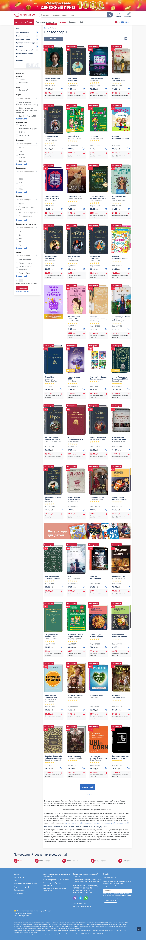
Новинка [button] (22, 79)
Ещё (81, 22)
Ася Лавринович (118, 200)
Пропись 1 (94, 136)
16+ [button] (20, 238)
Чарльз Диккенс (51, 140)
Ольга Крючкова (118, 441)
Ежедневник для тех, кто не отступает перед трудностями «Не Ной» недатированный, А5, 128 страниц (120, 757)
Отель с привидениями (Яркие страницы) (76, 438)
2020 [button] (21, 186)
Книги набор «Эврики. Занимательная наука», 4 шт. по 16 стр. (98, 378)
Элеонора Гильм (74, 697)
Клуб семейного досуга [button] (28, 128)
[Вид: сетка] (126, 38)
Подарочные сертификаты (24, 887)
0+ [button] (20, 232)
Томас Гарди (95, 321)
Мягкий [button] (22, 158)
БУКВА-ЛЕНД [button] (24, 125)
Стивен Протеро (74, 501)
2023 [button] (21, 176)
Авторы (17, 874)
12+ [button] (20, 235)
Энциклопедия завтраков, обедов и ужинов (120, 636)
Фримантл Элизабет (75, 758)
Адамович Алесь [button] (25, 260)
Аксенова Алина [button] (25, 266)
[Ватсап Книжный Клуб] (86, 898)
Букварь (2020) (74, 136)
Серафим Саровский (53, 760)
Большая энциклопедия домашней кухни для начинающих (98, 577)
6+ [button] (20, 245)
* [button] (62, 94)
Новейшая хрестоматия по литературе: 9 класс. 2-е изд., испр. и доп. (120, 79)
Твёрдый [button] (22, 161)
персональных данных (124, 895)
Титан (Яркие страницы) (50, 378)
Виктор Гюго (117, 381)
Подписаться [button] (110, 900)
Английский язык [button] (25, 216)
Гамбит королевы (74, 756)
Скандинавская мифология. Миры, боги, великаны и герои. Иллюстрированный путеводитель (120, 438)
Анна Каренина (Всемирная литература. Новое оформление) (52, 258)
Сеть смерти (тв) (96, 78)
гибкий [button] (21, 148)
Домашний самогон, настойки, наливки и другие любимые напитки (98, 198)
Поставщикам (19, 890)
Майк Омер (94, 80)
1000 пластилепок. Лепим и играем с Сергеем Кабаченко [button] (26, 110)
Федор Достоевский (53, 441)
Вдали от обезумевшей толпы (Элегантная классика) (98, 318)
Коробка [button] (22, 154)
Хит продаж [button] (23, 82)
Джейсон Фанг (50, 699)
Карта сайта (18, 893)
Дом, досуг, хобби (23, 39)
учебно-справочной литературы (90, 823)
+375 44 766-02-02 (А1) (82, 890)
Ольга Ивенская (96, 200)
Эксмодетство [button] (24, 135)
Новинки (19, 60)
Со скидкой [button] (23, 90)
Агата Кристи (73, 260)
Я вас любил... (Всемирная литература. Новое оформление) (75, 79)
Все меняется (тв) (97, 497)
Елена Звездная (118, 321)
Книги (19, 22)
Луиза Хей (94, 697)
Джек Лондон (95, 260)
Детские (19, 46)
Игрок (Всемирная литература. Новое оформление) (52, 438)
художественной (71, 823)
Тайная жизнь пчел (52, 78)
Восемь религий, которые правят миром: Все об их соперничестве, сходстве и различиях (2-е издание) (76, 498)
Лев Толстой (50, 260)
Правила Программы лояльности (56, 880)
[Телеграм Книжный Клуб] (80, 898)
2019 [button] (21, 189)
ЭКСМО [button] (22, 132)
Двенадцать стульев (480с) (53, 498)
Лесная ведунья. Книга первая (121, 318)
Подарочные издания (24, 53)
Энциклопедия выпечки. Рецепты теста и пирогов (97, 636)
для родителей (122, 823)
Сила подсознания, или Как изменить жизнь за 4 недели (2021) (52, 198)
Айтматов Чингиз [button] (25, 263)
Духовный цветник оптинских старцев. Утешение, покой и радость (52, 577)
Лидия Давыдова (74, 578)
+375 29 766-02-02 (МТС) (83, 888)
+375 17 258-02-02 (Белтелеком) (85, 886)
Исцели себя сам (96, 695)
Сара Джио (72, 381)
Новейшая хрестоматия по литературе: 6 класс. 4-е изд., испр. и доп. (120, 696)
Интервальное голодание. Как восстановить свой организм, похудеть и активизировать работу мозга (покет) (53, 696)
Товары (29, 22)
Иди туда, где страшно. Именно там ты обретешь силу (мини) (98, 757)
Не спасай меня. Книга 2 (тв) (74, 317)
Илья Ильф (49, 501)
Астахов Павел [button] (24, 273)
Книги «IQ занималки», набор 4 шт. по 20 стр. (120, 258)
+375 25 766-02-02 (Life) (82, 893)
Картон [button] (21, 151)
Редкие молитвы (118, 576)
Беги (69, 576)
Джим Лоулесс (95, 760)
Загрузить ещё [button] (87, 787)
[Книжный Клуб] (25, 15)
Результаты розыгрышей (23, 913)
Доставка (72, 22)
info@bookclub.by (109, 877)
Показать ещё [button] (21, 119)
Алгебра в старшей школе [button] (25, 208)
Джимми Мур (50, 701)
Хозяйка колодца (74, 196)
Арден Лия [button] (23, 270)
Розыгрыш (62, 22)
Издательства (19, 877)
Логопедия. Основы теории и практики (75, 636)
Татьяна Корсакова (75, 198)
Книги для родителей (24, 50)
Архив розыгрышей (21, 916)
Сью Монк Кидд (51, 80)
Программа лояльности (45, 22)
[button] (110, 14)
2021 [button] (21, 182)
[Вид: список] (129, 38)
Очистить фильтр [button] (22, 291)
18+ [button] (20, 242)
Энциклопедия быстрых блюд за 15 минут (120, 498)
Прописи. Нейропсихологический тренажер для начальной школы (121, 137)
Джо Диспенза (50, 200)
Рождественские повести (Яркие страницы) (51, 636)
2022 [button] (21, 179)
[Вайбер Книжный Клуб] (75, 898)
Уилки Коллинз (73, 441)
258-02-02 (123, 22)
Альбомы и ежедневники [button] (28, 213)
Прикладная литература (25, 43)
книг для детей (109, 823)
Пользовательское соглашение (25, 884)
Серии (16, 880)
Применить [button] (22, 288)
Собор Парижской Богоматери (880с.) (120, 378)
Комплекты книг (22, 57)
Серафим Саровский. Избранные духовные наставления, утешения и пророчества (53, 757)
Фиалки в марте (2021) (74, 378)
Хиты (18, 29)
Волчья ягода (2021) (75, 695)
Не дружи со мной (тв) (119, 197)
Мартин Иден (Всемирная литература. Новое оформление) (97, 258)
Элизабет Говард (96, 499)
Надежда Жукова (74, 138)
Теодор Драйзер (51, 381)
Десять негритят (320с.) (74, 257)
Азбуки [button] (21, 204)
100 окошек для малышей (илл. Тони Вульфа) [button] (27, 103)
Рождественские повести (51, 137)
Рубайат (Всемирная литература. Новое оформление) (98, 438)
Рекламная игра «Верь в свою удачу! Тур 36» (33, 911)
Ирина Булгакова (118, 578)
